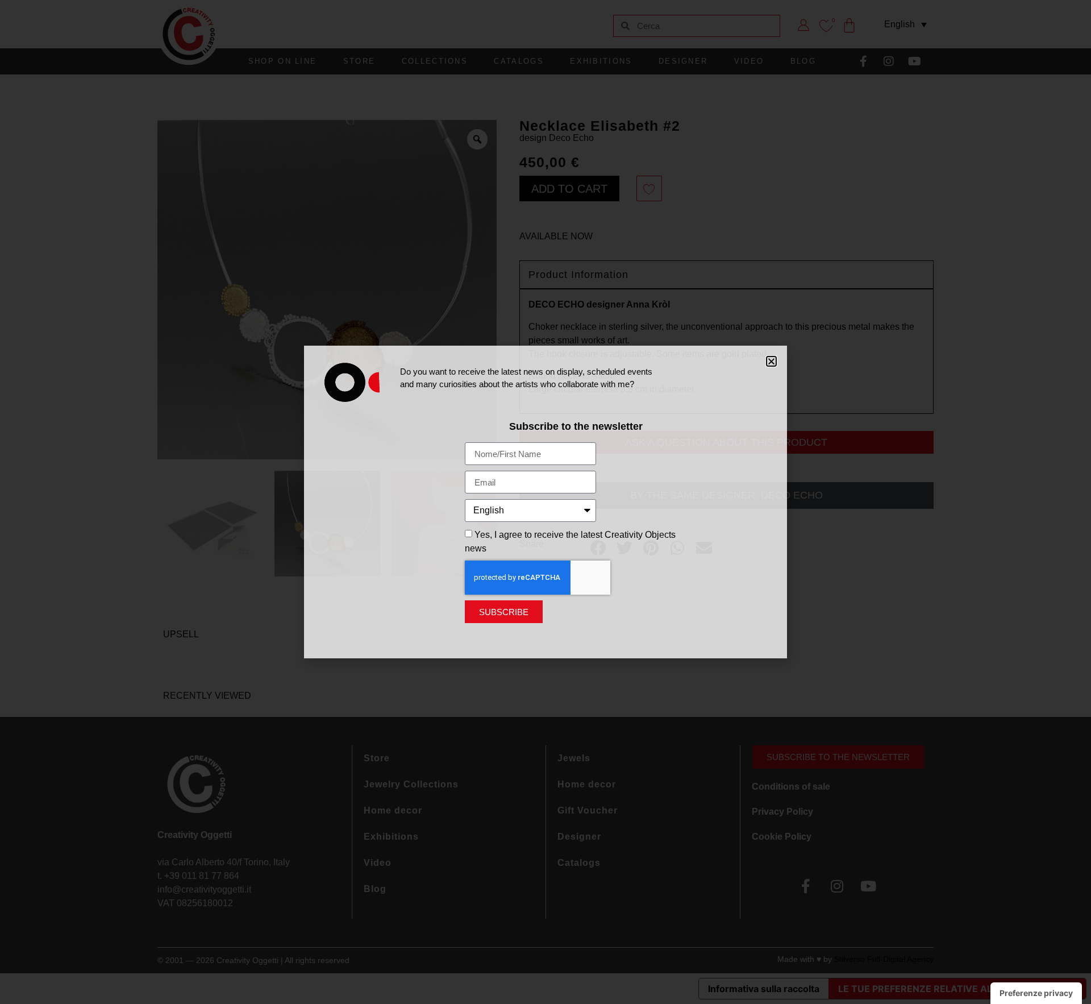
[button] (771, 361)
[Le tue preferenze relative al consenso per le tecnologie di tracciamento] (1036, 993)
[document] (545, 502)
